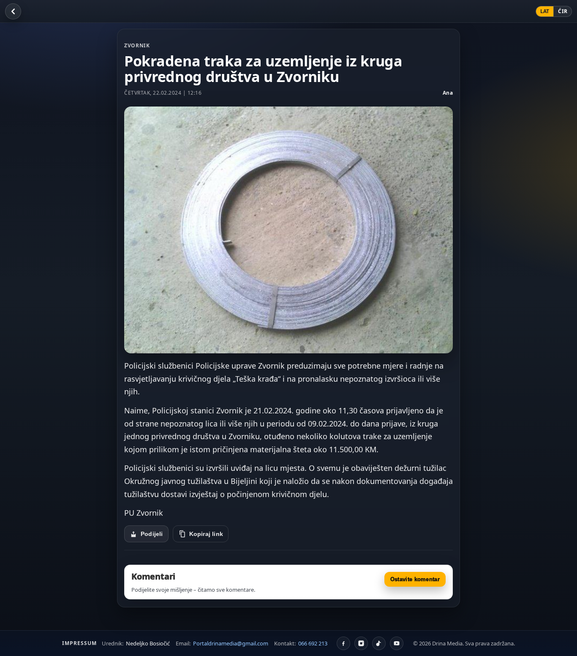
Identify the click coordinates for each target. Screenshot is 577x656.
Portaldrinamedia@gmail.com (230, 643)
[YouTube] (396, 643)
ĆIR (562, 11)
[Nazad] (13, 11)
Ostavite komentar (415, 579)
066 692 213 (312, 643)
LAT (545, 11)
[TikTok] (379, 643)
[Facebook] (343, 643)
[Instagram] (361, 643)
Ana (448, 92)
